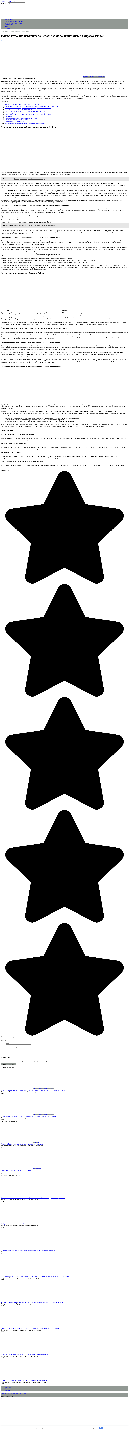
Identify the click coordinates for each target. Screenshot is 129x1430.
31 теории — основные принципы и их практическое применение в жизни (25, 1354)
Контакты (8, 1390)
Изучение (8, 28)
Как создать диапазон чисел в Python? (17, 119)
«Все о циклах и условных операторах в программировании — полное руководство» (28, 1250)
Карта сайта (8, 1387)
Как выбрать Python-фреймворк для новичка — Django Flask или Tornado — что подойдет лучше (32, 1302)
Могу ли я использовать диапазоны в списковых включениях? (25, 123)
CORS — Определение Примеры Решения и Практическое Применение (24, 1380)
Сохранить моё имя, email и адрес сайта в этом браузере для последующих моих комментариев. (33, 1061)
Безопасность (9, 25)
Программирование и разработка (15, 21)
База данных (9, 19)
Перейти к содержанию (8, 1)
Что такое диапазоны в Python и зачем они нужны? (21, 118)
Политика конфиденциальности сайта (13, 1393)
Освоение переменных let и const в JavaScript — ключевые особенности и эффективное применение (33, 1090)
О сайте (7, 1389)
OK (101, 1428)
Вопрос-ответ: (9, 116)
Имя (3, 1040)
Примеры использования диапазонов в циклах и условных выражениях (28, 108)
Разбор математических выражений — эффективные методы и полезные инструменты (29, 1116)
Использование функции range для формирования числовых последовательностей (31, 106)
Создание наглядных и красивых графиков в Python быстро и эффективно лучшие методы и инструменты (35, 1276)
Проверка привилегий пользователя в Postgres (16, 1170)
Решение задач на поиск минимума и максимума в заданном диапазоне (28, 113)
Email (3, 1043)
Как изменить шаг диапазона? (14, 121)
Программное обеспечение (13, 23)
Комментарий (5, 1057)
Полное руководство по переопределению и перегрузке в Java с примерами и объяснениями (30, 1328)
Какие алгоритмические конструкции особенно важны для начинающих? (28, 114)
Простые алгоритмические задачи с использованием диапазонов (25, 111)
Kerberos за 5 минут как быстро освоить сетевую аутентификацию (22, 1144)
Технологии (8, 26)
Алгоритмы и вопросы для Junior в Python (18, 109)
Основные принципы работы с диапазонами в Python (22, 104)
